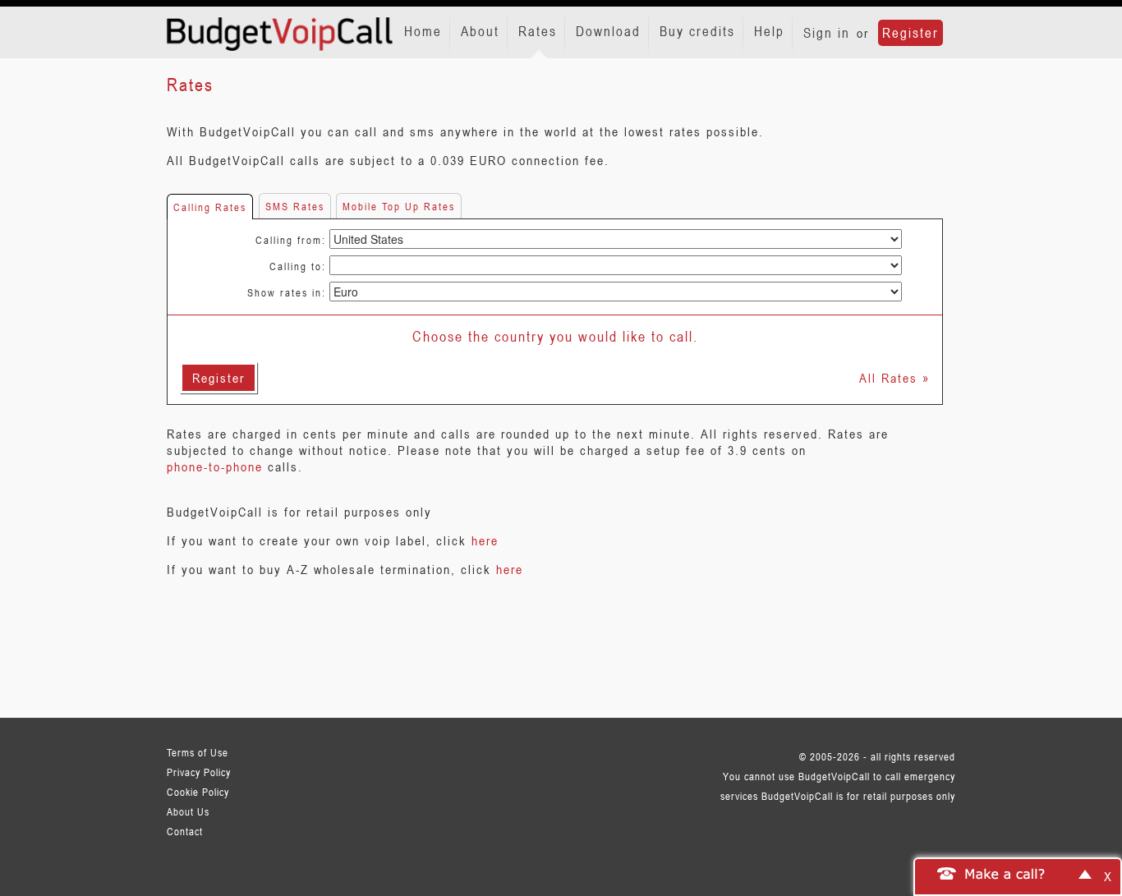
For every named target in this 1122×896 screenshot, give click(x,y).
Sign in (826, 33)
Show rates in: (286, 292)
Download (608, 31)
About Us (188, 811)
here (485, 540)
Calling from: (290, 239)
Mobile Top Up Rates (399, 206)
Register (910, 33)
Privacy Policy (199, 772)
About (480, 31)
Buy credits (697, 31)
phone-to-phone (215, 466)
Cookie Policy (198, 791)
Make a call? (1005, 873)
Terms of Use (197, 752)
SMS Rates (294, 206)
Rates (537, 31)
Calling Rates (209, 207)
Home (423, 31)
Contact (185, 831)
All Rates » (894, 378)
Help (769, 31)
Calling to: (297, 266)
